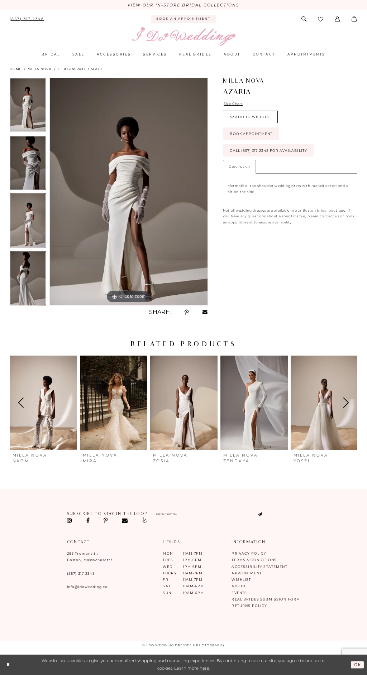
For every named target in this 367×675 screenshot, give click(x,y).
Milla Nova (40, 69)
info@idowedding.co (87, 587)
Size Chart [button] (233, 104)
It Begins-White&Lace (80, 69)
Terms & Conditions (254, 560)
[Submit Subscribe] (255, 514)
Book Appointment (251, 134)
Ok (357, 664)
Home (16, 69)
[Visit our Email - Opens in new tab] (124, 520)
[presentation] (43, 403)
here (204, 668)
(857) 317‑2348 (81, 573)
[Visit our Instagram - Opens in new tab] (69, 520)
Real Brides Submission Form (266, 599)
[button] (338, 19)
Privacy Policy (249, 553)
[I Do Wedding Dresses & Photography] (183, 36)
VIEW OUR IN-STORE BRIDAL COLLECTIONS (184, 5)
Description (239, 166)
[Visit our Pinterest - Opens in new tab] (106, 520)
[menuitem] (26, 19)
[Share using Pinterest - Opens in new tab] (186, 312)
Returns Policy (249, 606)
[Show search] (304, 19)
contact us (329, 216)
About (239, 586)
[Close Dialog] (8, 665)
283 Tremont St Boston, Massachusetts (90, 556)
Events (239, 593)
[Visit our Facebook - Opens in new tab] (88, 520)
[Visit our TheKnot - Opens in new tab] (144, 520)
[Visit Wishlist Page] (321, 19)
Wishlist (241, 580)
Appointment (247, 573)
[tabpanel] (28, 107)
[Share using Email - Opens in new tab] (205, 312)
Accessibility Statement (259, 567)
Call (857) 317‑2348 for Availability (268, 151)
